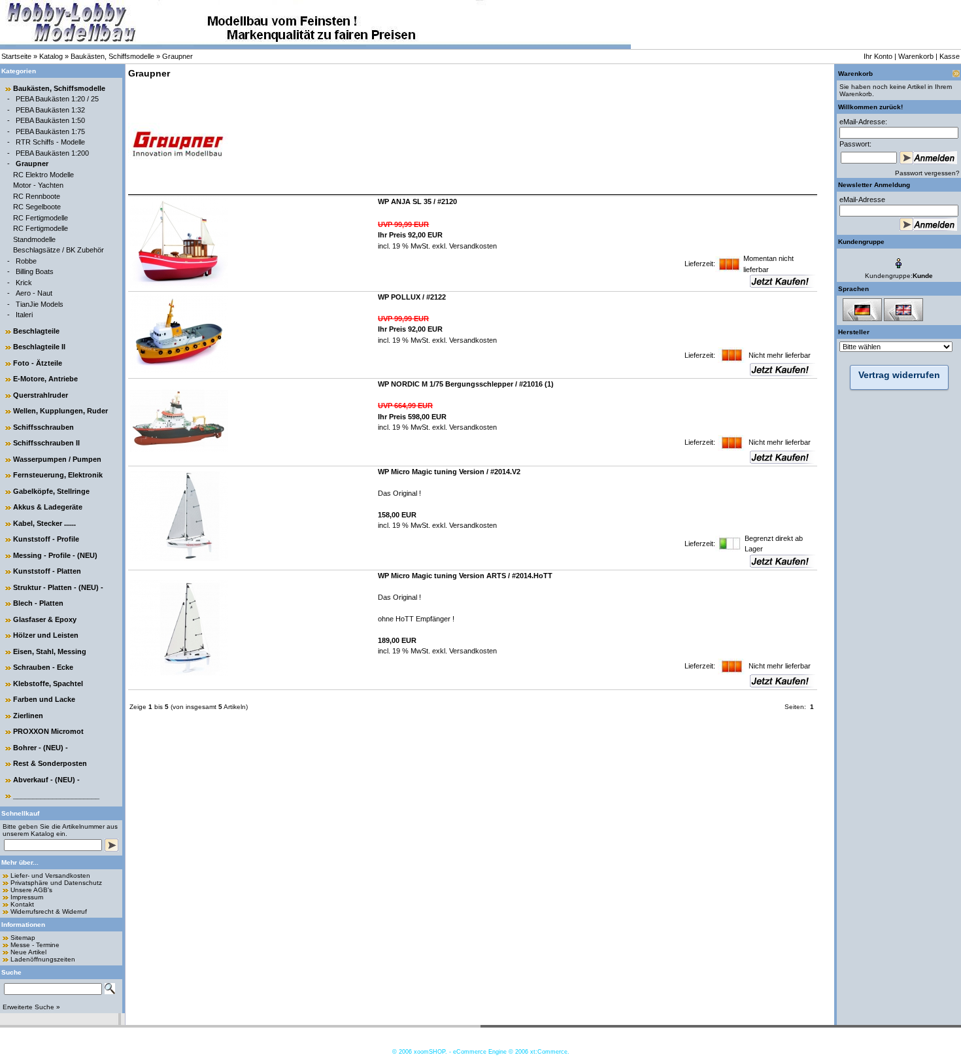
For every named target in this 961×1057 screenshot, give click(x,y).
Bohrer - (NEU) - (40, 748)
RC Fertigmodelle (40, 218)
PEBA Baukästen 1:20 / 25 (57, 99)
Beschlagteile (36, 331)
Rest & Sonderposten (50, 763)
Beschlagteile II (39, 347)
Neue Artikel (28, 952)
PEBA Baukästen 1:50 (50, 120)
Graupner (177, 56)
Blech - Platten (38, 603)
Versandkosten (472, 246)
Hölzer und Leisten (45, 635)
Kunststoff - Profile (46, 539)
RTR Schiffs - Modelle (50, 142)
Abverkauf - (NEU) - (46, 780)
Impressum (26, 897)
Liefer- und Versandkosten (50, 875)
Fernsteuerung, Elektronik (58, 475)
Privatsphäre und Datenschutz (56, 882)
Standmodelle (34, 239)
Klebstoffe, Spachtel (48, 683)
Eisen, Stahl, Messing (49, 651)
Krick (24, 282)
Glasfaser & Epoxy (44, 619)
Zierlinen (28, 715)
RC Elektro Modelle (43, 175)
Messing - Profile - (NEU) (55, 555)
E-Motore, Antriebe (45, 379)
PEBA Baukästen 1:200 (52, 153)
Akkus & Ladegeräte (47, 507)
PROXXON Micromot (48, 731)
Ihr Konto (878, 56)
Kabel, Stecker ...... (44, 523)
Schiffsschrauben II (46, 443)
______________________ (56, 795)
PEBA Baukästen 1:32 (50, 110)
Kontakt (22, 904)
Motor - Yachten (38, 185)
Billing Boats (35, 271)
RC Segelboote (37, 207)
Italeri (24, 315)
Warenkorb (916, 56)
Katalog (51, 56)
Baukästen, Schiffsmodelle (112, 56)
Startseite (16, 56)
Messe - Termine (34, 944)
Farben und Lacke (44, 699)
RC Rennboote (36, 196)
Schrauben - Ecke (43, 667)
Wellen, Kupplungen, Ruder (60, 411)
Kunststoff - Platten (47, 571)
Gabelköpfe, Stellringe (51, 491)
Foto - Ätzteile (37, 363)
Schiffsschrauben (43, 427)
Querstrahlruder (40, 395)
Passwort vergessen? (927, 173)
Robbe (26, 261)
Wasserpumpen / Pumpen (57, 459)
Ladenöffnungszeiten (42, 959)
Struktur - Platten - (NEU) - (58, 587)
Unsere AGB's (31, 889)
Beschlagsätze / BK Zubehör (58, 250)
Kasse (949, 56)
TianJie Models (39, 304)
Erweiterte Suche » (31, 1007)
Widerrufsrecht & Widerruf (48, 911)
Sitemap (22, 937)
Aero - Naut (34, 293)
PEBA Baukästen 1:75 (50, 131)
